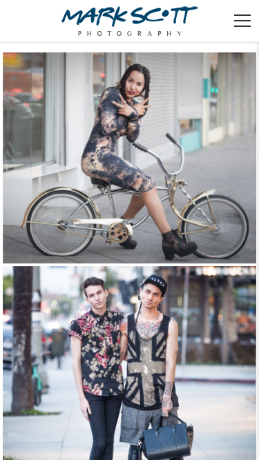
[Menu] (242, 20)
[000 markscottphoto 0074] (130, 157)
